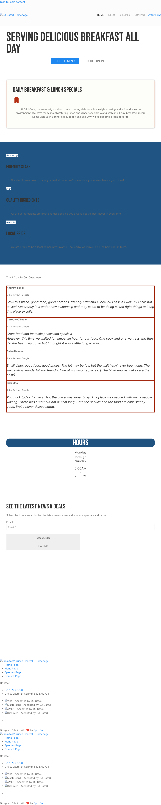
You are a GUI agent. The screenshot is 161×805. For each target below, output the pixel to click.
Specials (124, 15)
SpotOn (38, 730)
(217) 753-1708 (14, 689)
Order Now (154, 14)
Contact (140, 15)
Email (9, 522)
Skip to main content (12, 1)
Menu (111, 15)
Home (100, 15)
